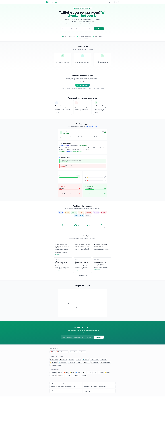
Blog (105, 2)
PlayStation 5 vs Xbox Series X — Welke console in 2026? (63, 386)
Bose (89, 372)
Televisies (86, 359)
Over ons (82, 351)
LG (84, 372)
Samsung (53, 372)
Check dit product (83, 85)
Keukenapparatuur (105, 362)
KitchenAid (83, 375)
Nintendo (53, 375)
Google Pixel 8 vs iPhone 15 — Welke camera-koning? (62, 390)
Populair (101, 2)
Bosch (101, 372)
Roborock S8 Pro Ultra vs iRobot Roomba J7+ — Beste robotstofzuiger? (95, 391)
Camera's (86, 362)
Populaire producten (62, 351)
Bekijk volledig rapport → (92, 126)
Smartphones (63, 359)
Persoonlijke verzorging (56, 365)
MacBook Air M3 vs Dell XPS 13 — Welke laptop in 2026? (96, 386)
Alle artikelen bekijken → (82, 275)
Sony (60, 372)
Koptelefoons (54, 359)
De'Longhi (75, 375)
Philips (72, 372)
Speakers (103, 359)
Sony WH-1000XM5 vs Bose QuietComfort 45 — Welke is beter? (64, 383)
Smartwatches (94, 359)
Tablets (78, 359)
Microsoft (60, 375)
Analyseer (99, 28)
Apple (66, 372)
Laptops (71, 359)
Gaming (79, 362)
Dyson (78, 372)
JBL (94, 372)
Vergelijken (110, 2)
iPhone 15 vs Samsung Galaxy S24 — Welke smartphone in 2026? (98, 383)
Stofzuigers (53, 362)
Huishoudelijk (94, 362)
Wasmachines (62, 362)
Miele (107, 372)
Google (68, 375)
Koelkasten (71, 362)
